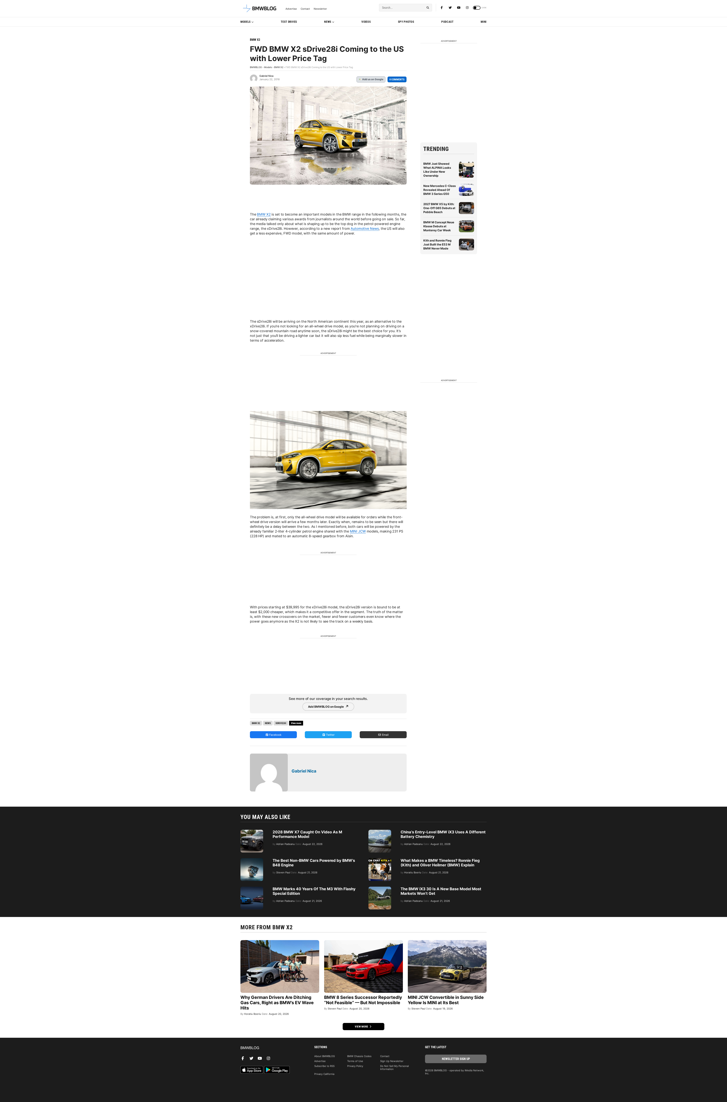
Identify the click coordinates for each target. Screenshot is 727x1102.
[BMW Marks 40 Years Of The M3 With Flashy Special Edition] (251, 888)
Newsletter (320, 9)
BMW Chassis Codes (359, 1056)
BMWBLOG (256, 67)
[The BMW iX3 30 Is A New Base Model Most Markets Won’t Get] (379, 888)
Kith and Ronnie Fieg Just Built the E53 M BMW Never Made (437, 244)
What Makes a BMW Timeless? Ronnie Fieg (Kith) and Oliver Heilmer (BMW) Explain (440, 862)
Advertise (291, 9)
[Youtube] (459, 7)
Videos (366, 22)
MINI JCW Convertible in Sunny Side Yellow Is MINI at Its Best (446, 1000)
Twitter (330, 734)
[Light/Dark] (477, 8)
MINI (484, 22)
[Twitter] (450, 7)
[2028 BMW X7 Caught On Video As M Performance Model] (251, 832)
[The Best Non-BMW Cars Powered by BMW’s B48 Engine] (251, 860)
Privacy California (324, 1073)
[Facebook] (442, 7)
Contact (305, 9)
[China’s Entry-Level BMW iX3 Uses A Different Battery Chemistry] (379, 832)
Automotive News (365, 229)
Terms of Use (355, 1061)
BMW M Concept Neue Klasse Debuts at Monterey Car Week (438, 226)
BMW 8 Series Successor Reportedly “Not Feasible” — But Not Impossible (363, 1000)
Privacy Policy (355, 1065)
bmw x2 (256, 723)
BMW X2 (255, 40)
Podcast (447, 22)
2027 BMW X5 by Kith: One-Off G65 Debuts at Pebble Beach (439, 208)
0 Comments (397, 79)
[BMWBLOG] (271, 1048)
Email (384, 734)
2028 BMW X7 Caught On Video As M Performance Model (307, 834)
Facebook (275, 734)
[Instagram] (467, 7)
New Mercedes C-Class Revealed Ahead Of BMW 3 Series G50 (439, 190)
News (327, 22)
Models (245, 22)
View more (362, 1026)
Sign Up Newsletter (391, 1061)
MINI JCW (358, 531)
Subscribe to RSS (324, 1065)
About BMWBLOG (324, 1056)
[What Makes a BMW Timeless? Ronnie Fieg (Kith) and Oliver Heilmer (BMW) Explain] (379, 860)
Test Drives (289, 22)
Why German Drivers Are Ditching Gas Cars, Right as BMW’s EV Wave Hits (277, 1003)
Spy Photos (406, 22)
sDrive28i (280, 723)
